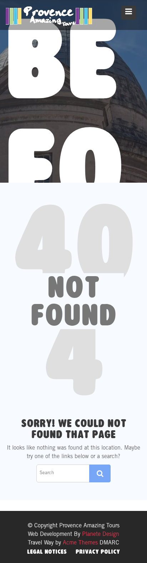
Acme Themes (80, 543)
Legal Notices (47, 551)
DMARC (109, 543)
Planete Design (99, 534)
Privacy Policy (98, 551)
